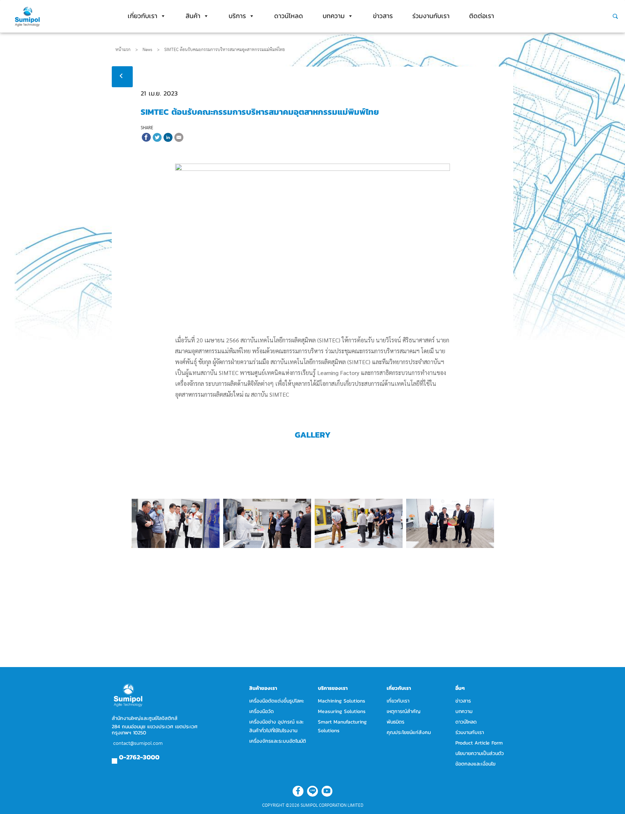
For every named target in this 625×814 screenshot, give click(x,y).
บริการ (237, 16)
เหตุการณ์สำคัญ (404, 711)
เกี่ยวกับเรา (142, 16)
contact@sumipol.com (138, 743)
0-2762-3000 (139, 757)
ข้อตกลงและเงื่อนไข (475, 764)
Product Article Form (479, 743)
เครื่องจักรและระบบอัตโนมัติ (277, 741)
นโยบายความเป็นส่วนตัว (479, 753)
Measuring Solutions (342, 711)
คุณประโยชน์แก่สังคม (409, 732)
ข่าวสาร (383, 16)
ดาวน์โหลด (288, 16)
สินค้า (193, 16)
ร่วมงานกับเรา (431, 16)
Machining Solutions (341, 701)
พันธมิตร (395, 722)
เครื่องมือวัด (261, 711)
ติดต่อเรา (481, 16)
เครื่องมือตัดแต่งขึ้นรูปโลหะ (276, 701)
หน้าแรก (123, 49)
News (151, 49)
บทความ (334, 16)
